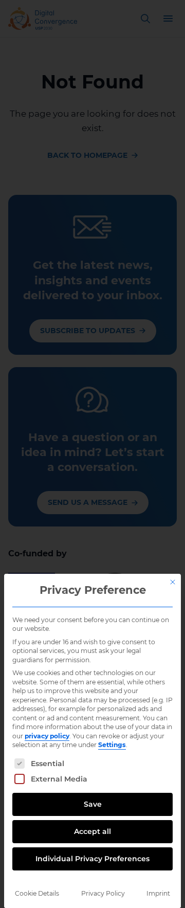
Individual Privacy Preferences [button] (92, 858)
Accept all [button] (92, 831)
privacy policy (47, 736)
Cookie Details (37, 893)
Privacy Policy (103, 893)
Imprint (158, 893)
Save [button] (93, 804)
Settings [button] (112, 745)
